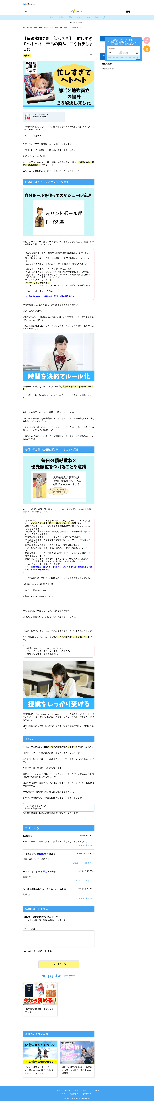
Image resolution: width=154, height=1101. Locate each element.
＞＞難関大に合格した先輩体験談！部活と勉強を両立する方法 (50, 296)
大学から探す (107, 64)
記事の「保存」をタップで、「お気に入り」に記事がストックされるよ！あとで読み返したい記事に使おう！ (124, 41)
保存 (146, 41)
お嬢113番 (41, 854)
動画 (96, 17)
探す (146, 50)
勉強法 (52, 17)
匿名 (45, 871)
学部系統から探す (108, 69)
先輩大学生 (74, 1094)
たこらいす (52, 889)
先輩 (88, 17)
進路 (61, 17)
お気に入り (87, 1094)
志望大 (70, 17)
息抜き (79, 17)
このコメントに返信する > (83, 845)
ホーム (25, 27)
